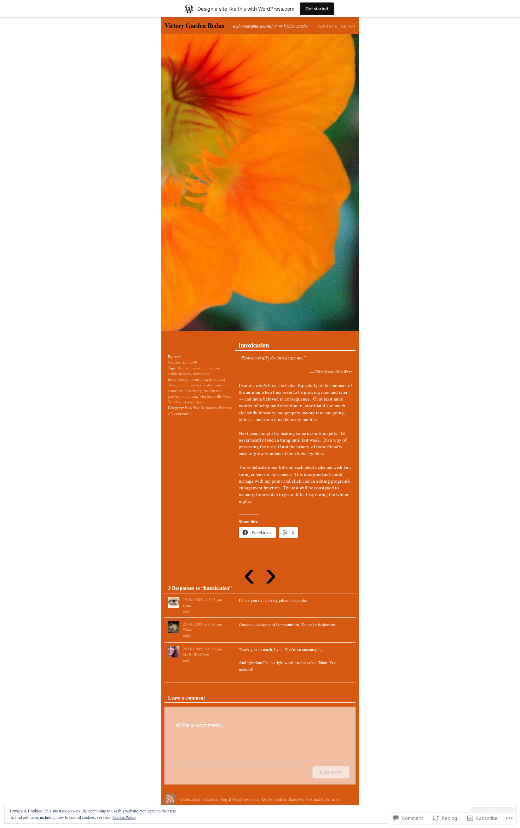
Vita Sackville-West (214, 396)
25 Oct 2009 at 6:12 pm (202, 624)
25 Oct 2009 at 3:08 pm (202, 599)
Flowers (225, 407)
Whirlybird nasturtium (186, 401)
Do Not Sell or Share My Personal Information (301, 799)
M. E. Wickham (196, 654)
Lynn (187, 605)
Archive (327, 26)
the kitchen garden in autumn (195, 393)
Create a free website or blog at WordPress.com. (219, 799)
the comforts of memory (198, 387)
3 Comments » (180, 413)
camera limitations (205, 367)
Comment (331, 772)
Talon (187, 630)
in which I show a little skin (210, 185)
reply (187, 611)
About (348, 26)
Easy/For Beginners (201, 407)
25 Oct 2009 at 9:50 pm (202, 648)
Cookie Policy (124, 817)
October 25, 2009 (182, 362)
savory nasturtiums (206, 384)
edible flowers (179, 373)
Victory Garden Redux (194, 25)
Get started (317, 8)
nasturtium (198, 379)
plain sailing (309, 185)
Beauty (183, 367)
